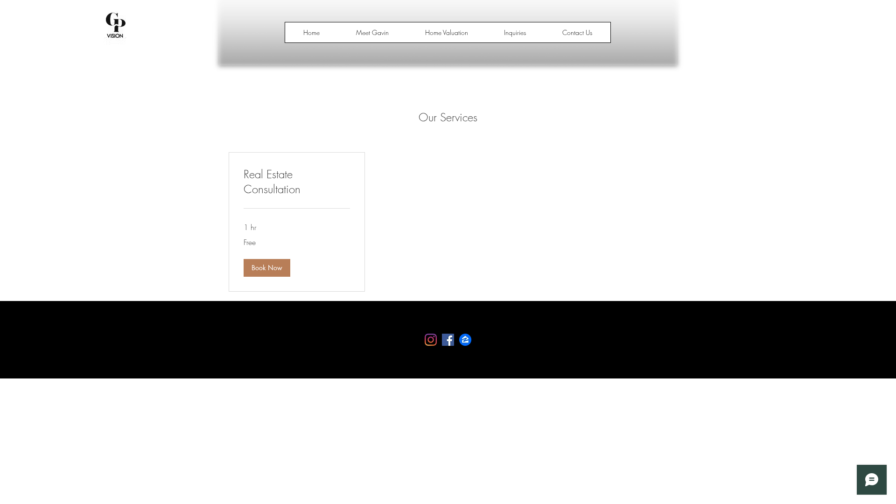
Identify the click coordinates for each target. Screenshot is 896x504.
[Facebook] (448, 340)
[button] (267, 268)
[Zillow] (465, 340)
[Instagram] (431, 340)
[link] (297, 182)
